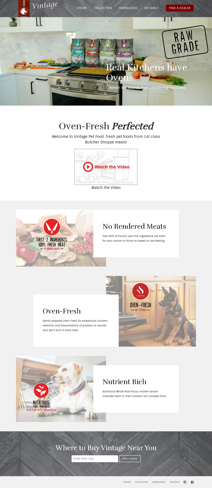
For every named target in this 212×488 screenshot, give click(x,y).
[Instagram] (185, 482)
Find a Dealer (180, 8)
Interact (151, 8)
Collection (103, 8)
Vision (82, 8)
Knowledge (128, 8)
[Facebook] (192, 482)
